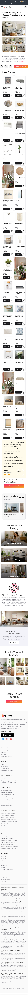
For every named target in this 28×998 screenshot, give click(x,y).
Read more (22, 61)
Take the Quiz (14, 643)
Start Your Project (21, 66)
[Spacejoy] (7, 6)
